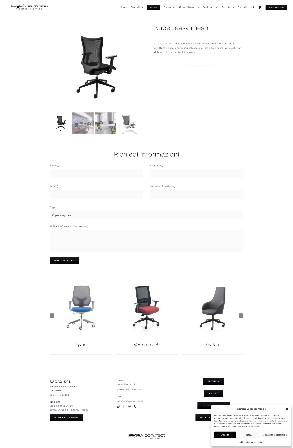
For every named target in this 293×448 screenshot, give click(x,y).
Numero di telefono (163, 186)
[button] (286, 409)
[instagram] (118, 406)
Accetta (225, 435)
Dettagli (81, 308)
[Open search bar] (252, 7)
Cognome (157, 165)
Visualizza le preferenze (275, 435)
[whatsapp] (129, 406)
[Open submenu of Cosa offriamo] (197, 7)
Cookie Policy (244, 442)
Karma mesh (146, 344)
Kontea (212, 344)
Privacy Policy (257, 442)
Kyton (80, 344)
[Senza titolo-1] (94, 66)
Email (54, 186)
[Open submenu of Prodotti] (142, 7)
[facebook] (124, 406)
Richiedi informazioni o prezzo (69, 226)
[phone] (135, 406)
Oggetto (54, 207)
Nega (248, 435)
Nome (54, 165)
